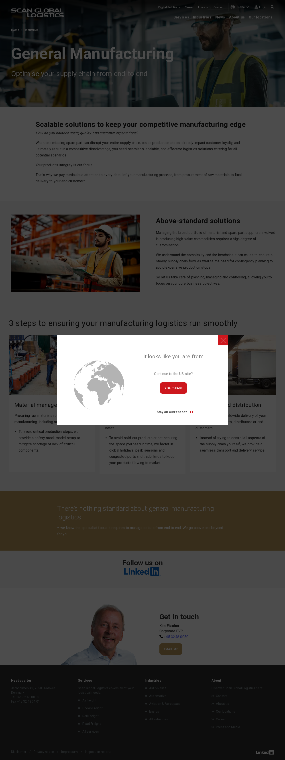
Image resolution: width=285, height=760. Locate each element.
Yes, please (173, 388)
